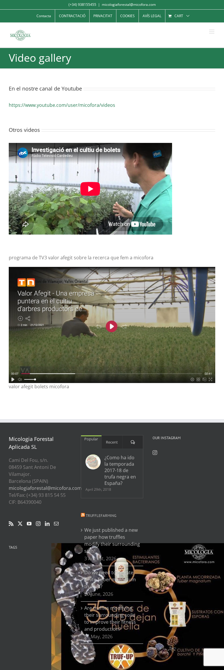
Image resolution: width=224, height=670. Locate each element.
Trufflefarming (101, 515)
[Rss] (11, 523)
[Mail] (56, 523)
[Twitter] (20, 523)
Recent (112, 442)
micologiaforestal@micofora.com (129, 4)
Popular (91, 439)
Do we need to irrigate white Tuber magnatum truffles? (110, 579)
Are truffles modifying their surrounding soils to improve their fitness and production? (110, 618)
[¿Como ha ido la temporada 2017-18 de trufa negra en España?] (93, 461)
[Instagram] (38, 523)
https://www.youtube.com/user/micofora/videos (62, 105)
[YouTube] (29, 523)
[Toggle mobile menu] (212, 32)
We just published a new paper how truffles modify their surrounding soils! (112, 540)
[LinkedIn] (47, 523)
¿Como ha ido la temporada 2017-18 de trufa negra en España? (120, 470)
